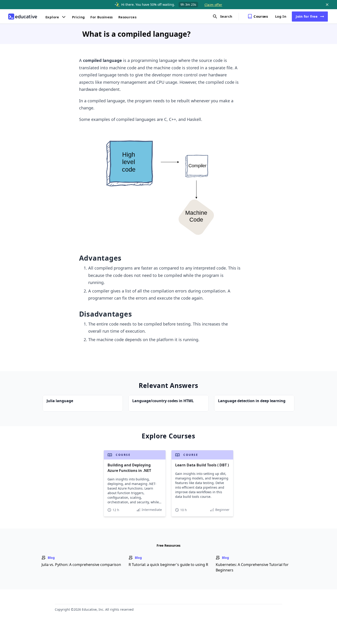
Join (307, 16)
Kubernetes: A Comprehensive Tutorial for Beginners (252, 567)
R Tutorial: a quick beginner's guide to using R (168, 564)
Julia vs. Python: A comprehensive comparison (81, 564)
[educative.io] (22, 16)
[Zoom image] (160, 187)
